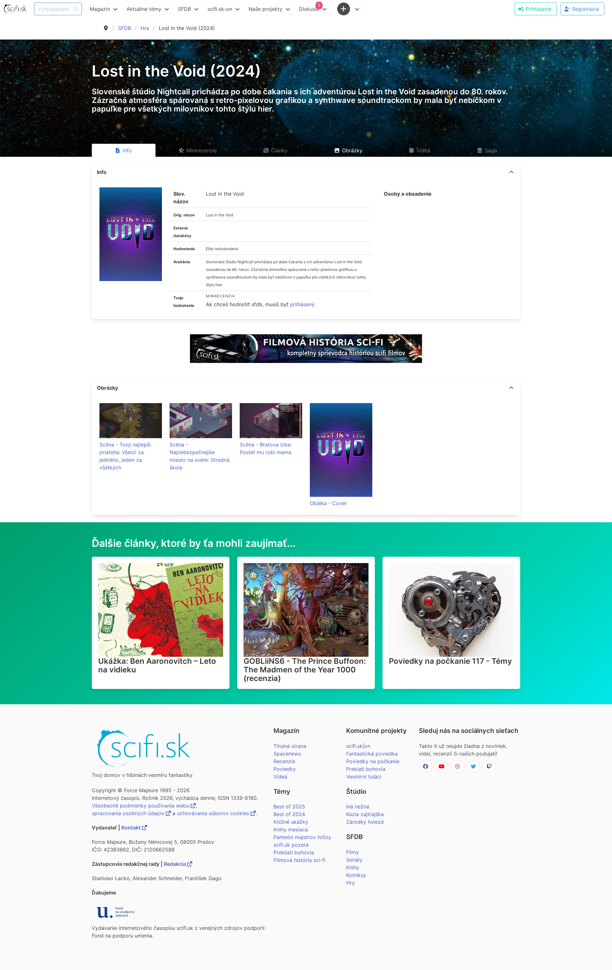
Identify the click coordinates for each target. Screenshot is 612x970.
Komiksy (356, 875)
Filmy (352, 852)
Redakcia (175, 864)
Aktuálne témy (144, 9)
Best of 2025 (289, 806)
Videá (280, 776)
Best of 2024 (289, 814)
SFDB (124, 28)
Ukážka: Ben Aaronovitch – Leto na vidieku (157, 665)
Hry (350, 883)
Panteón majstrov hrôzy (302, 837)
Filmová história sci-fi (299, 860)
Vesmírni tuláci (363, 776)
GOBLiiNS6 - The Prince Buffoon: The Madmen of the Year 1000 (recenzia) (305, 669)
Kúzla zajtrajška (365, 814)
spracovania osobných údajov (129, 813)
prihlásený (302, 304)
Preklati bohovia (365, 769)
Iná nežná (357, 806)
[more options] (511, 172)
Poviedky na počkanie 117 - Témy (450, 661)
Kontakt (131, 827)
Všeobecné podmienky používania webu (141, 805)
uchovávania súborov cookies (214, 813)
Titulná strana (289, 746)
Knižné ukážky (290, 822)
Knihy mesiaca (290, 829)
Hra (145, 28)
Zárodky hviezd (365, 822)
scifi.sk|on (358, 746)
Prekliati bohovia (293, 852)
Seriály (354, 860)
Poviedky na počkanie (372, 761)
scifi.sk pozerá (291, 845)
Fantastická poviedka (372, 753)
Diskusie (309, 7)
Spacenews (287, 753)
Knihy (352, 867)
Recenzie (284, 761)
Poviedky (284, 769)
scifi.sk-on (220, 9)
